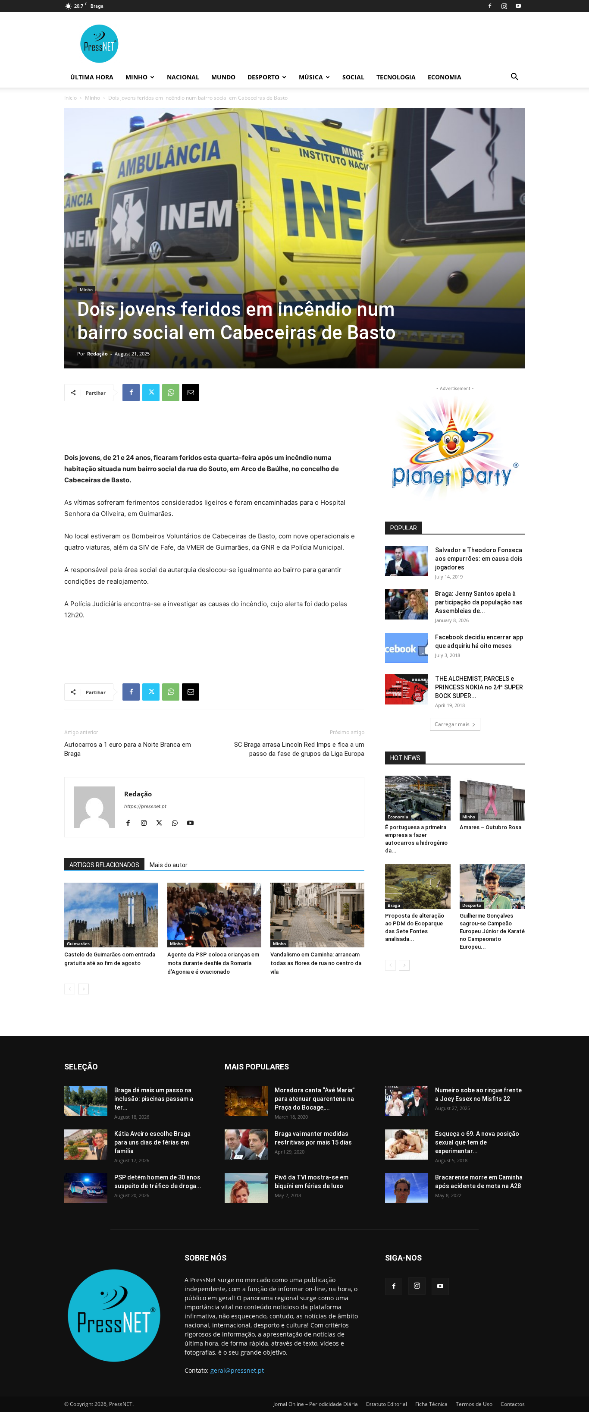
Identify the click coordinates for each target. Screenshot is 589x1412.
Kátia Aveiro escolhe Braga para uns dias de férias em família (152, 1142)
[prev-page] (69, 989)
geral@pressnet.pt (237, 1370)
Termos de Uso (474, 1404)
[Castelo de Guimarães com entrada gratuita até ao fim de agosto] (111, 915)
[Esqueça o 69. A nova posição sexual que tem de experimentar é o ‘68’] (406, 1144)
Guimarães (78, 943)
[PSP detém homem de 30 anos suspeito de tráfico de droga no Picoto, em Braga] (85, 1188)
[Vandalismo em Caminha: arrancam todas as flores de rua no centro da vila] (317, 915)
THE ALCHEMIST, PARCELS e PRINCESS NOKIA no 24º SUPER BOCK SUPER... (479, 687)
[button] (514, 78)
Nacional (183, 77)
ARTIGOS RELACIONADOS (104, 865)
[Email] (190, 392)
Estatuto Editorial (386, 1404)
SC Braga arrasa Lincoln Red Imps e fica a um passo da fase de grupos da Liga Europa (299, 749)
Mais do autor (169, 865)
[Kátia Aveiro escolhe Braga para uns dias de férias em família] (85, 1144)
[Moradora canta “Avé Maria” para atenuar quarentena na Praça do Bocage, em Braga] (246, 1101)
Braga (394, 905)
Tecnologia (396, 77)
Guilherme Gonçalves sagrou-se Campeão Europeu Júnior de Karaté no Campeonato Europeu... (492, 931)
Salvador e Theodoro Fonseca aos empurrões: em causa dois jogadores (479, 559)
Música (311, 77)
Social (353, 77)
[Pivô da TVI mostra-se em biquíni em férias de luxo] (246, 1188)
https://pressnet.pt (145, 806)
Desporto (263, 77)
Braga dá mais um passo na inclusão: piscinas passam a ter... (153, 1099)
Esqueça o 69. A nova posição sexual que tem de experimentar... (477, 1142)
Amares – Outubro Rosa (490, 827)
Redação (97, 353)
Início (70, 97)
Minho (136, 77)
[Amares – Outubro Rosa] (492, 798)
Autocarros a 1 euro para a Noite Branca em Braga (127, 749)
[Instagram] (504, 6)
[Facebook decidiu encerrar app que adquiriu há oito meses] (406, 648)
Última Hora (91, 77)
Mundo (223, 77)
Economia (444, 77)
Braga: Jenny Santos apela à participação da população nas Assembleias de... (479, 602)
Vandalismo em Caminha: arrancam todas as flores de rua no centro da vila (315, 963)
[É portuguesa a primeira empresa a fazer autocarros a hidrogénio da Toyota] (418, 798)
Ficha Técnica (431, 1404)
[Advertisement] (214, 430)
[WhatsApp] (170, 392)
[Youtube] (518, 6)
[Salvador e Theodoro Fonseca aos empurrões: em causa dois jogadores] (406, 561)
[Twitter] (151, 392)
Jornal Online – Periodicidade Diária (315, 1404)
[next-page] (83, 989)
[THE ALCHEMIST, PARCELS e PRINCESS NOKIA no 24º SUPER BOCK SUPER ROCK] (406, 689)
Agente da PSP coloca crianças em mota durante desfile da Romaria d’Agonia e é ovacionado (213, 963)
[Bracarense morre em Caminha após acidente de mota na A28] (406, 1188)
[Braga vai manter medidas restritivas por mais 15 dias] (246, 1144)
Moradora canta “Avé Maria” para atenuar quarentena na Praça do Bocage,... (315, 1099)
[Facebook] (489, 6)
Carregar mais (452, 724)
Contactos (513, 1404)
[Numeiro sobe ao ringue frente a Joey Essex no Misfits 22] (406, 1101)
